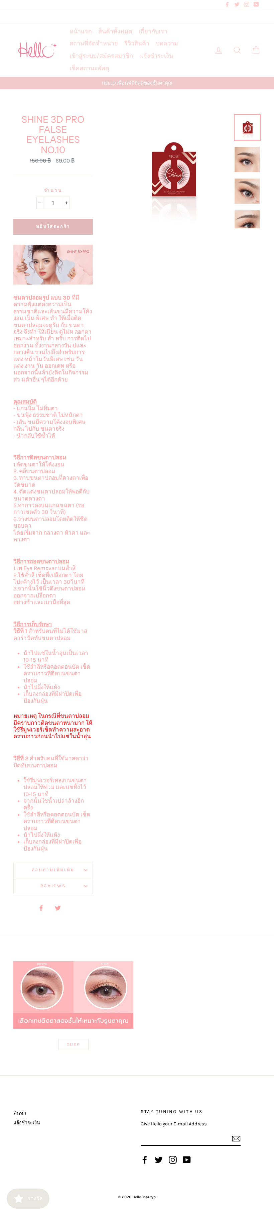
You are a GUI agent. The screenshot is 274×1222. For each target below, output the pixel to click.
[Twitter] (159, 1160)
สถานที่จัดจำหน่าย (94, 43)
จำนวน (53, 190)
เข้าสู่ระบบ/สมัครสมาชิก (101, 56)
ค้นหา (19, 1113)
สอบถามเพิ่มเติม (53, 869)
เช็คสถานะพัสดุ (89, 68)
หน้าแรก (81, 31)
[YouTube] (187, 1160)
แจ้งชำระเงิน (156, 56)
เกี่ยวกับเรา (153, 31)
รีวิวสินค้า (136, 43)
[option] (137, 83)
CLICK (73, 1044)
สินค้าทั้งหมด (115, 31)
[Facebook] (145, 1160)
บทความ (167, 43)
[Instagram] (173, 1160)
